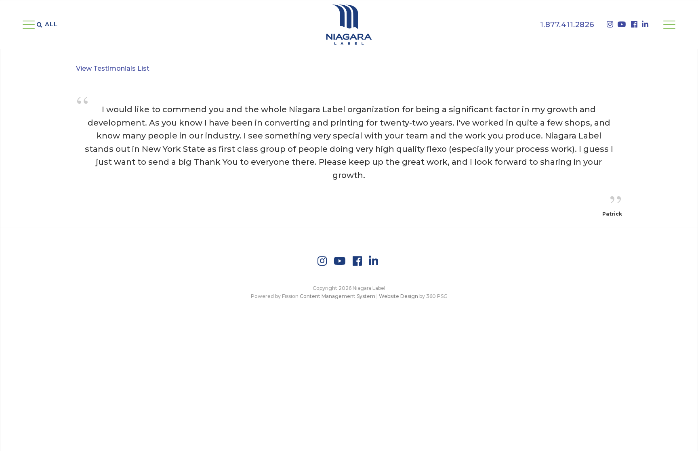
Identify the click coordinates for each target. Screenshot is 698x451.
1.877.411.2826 (567, 24)
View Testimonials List (112, 68)
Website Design (398, 296)
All (51, 24)
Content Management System (337, 296)
